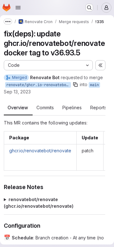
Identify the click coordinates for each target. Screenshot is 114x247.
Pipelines (72, 107)
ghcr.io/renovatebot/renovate (40, 150)
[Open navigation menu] (18, 8)
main (94, 84)
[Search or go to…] (89, 7)
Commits (45, 107)
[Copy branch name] (75, 84)
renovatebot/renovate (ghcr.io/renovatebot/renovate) (38, 203)
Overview (18, 107)
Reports (98, 107)
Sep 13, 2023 (17, 91)
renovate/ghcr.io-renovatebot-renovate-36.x (38, 84)
